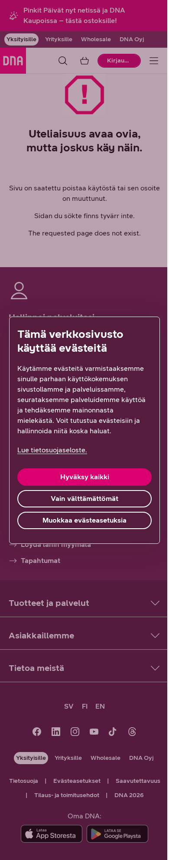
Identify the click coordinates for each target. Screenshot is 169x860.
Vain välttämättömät (84, 498)
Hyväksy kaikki (84, 477)
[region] (84, 430)
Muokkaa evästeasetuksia (84, 520)
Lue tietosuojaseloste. (52, 450)
